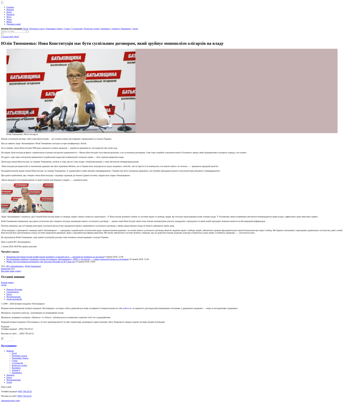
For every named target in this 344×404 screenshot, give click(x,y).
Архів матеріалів (14, 299)
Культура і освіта (92, 29)
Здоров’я (115, 29)
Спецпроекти (12, 292)
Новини (10, 9)
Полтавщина (8, 345)
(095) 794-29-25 (25, 391)
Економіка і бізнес (54, 29)
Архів (135, 29)
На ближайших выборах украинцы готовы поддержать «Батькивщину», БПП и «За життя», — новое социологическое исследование (67, 259)
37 (13, 268)
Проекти (10, 14)
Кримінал (105, 29)
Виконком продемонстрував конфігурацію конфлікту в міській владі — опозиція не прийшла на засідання (55, 257)
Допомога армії (13, 24)
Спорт (67, 29)
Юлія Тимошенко (33, 266)
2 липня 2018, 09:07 (10, 37)
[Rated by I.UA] (7, 340)
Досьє (9, 19)
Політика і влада (37, 29)
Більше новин (7, 282)
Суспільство (77, 29)
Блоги (9, 12)
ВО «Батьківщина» (15, 266)
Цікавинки (126, 29)
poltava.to (127, 308)
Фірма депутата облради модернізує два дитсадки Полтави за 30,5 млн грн (40, 262)
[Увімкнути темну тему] (2, 2)
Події (25, 29)
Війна (9, 22)
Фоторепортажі (13, 297)
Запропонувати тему (10, 400)
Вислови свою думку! (11, 271)
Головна (10, 7)
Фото (8, 17)
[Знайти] (27, 31)
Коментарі (5, 268)
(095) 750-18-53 (24, 396)
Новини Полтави (14, 289)
